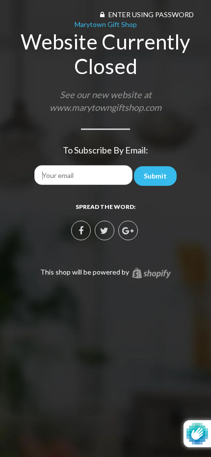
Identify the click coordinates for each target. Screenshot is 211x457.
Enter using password (150, 14)
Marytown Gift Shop (106, 24)
